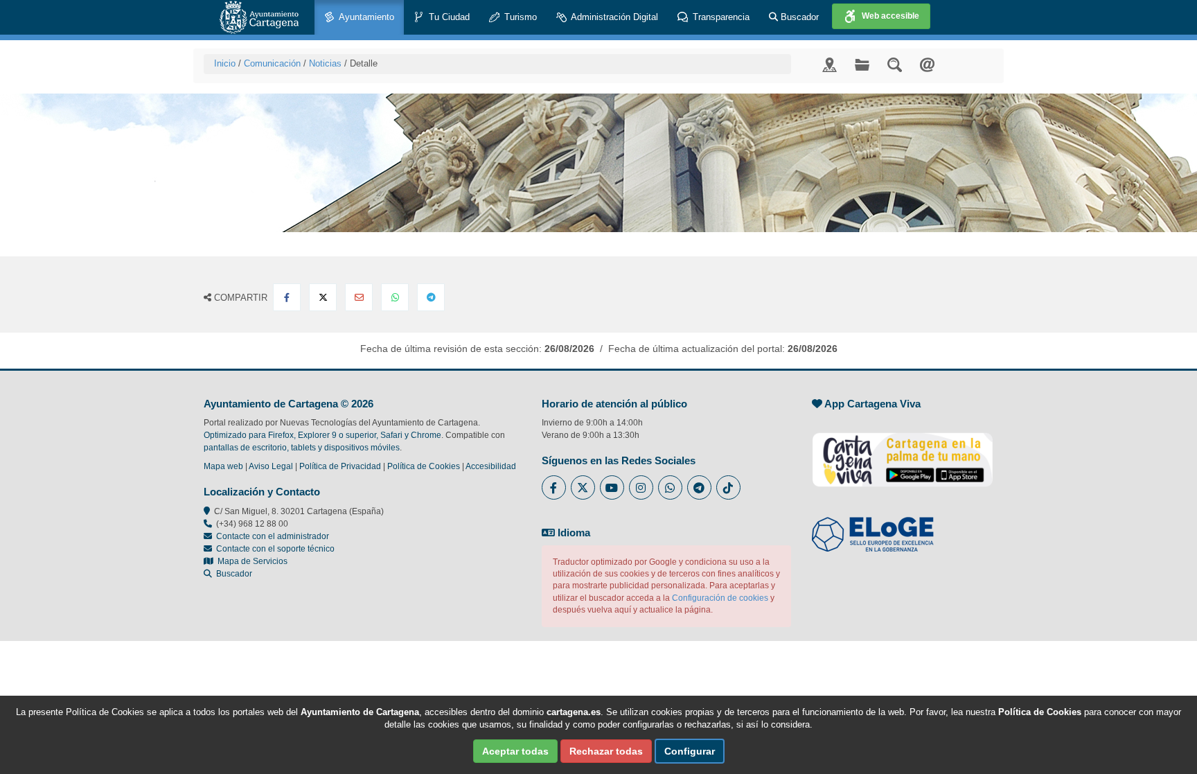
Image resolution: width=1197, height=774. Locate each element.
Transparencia (720, 17)
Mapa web (223, 466)
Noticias (325, 63)
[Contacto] (927, 64)
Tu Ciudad (448, 17)
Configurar (689, 751)
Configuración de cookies (720, 598)
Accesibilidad (491, 466)
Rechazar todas (606, 751)
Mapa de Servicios (250, 561)
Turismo (519, 17)
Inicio (225, 63)
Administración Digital (613, 17)
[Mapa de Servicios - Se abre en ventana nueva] (829, 64)
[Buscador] (894, 64)
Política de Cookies (423, 466)
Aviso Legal (271, 466)
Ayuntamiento (365, 17)
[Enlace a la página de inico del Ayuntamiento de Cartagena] (259, 17)
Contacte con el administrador (272, 536)
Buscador (798, 17)
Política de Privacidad (340, 466)
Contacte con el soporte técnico (275, 549)
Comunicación (272, 63)
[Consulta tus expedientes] (862, 64)
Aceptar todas (515, 751)
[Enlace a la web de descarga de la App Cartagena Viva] (902, 452)
